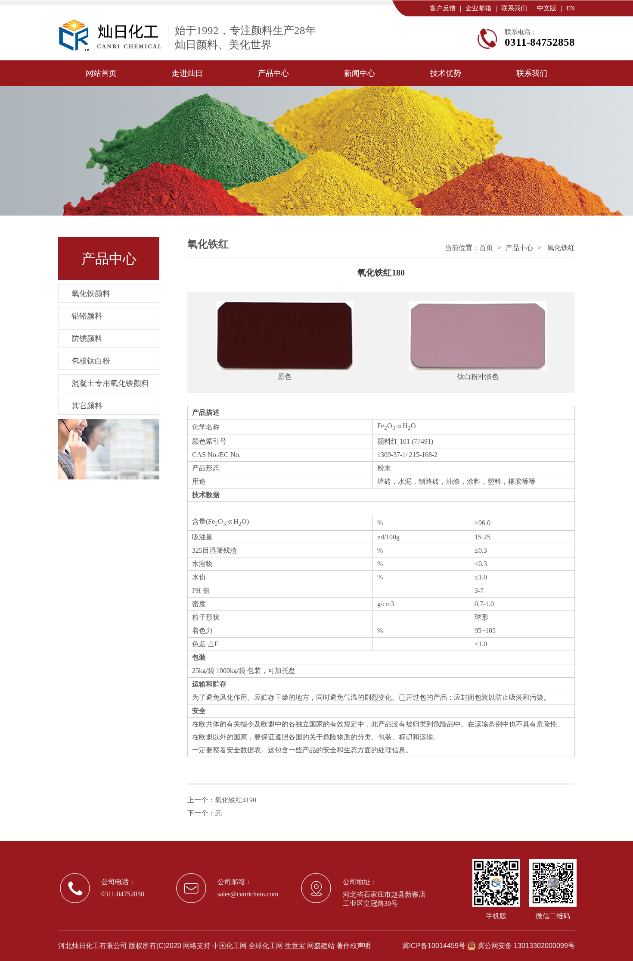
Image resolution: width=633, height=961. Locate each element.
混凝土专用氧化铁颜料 (110, 383)
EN (570, 8)
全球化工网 (265, 945)
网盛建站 (321, 945)
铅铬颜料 (86, 316)
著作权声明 (353, 945)
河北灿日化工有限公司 (92, 945)
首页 (486, 247)
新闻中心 (359, 73)
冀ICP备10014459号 (433, 945)
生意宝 (295, 945)
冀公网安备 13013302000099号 (526, 945)
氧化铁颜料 (90, 293)
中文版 (546, 8)
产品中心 (273, 73)
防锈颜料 (86, 338)
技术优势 (445, 73)
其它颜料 (86, 405)
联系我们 (514, 8)
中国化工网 (229, 945)
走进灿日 (187, 73)
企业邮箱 (478, 8)
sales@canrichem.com (247, 894)
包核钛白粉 (90, 361)
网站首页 (101, 73)
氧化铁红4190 (235, 800)
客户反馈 (443, 8)
